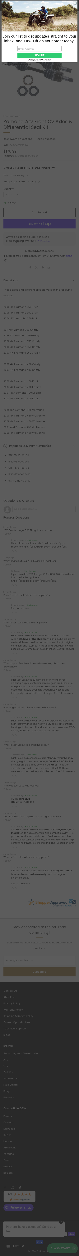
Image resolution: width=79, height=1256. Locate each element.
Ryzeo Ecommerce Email (21, 64)
